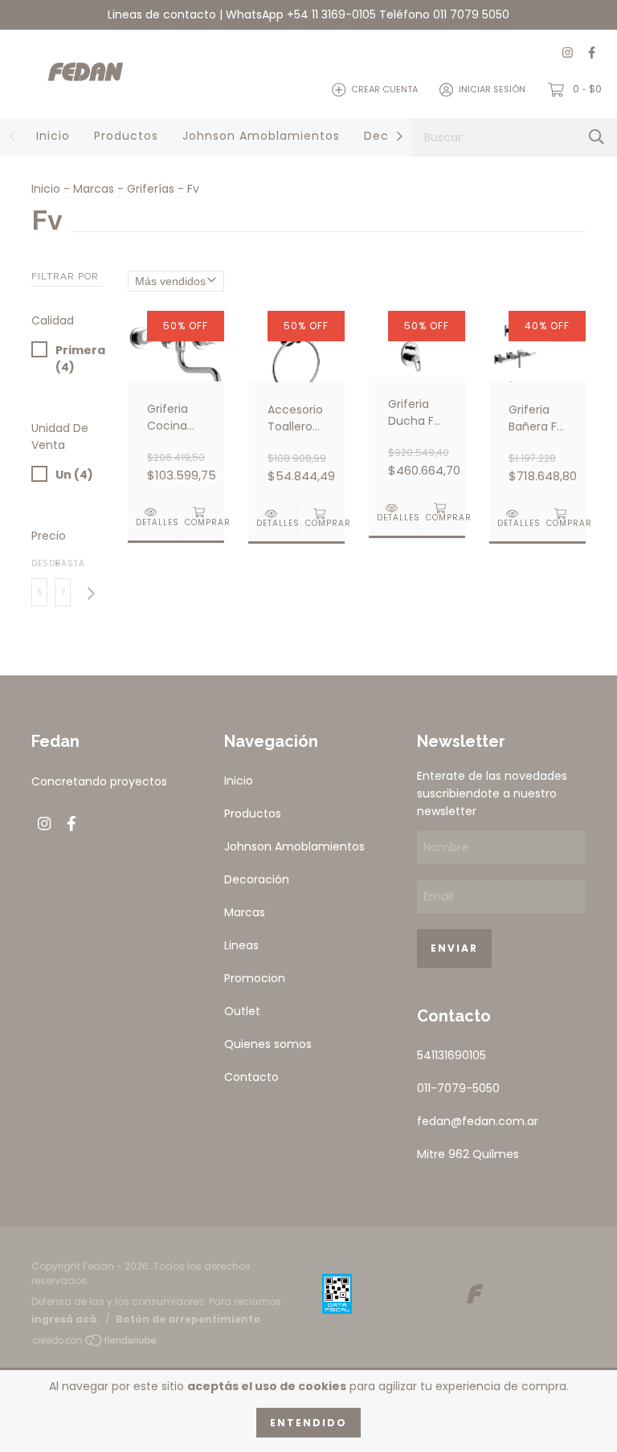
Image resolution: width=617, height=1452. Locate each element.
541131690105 (451, 1055)
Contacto (251, 1077)
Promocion (254, 978)
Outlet (242, 1011)
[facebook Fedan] (592, 53)
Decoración (256, 879)
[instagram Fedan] (567, 53)
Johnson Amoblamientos (261, 136)
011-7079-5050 (458, 1088)
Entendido (308, 1423)
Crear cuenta (384, 89)
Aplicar (90, 593)
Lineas (241, 945)
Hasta (63, 563)
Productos (126, 136)
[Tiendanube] (95, 1343)
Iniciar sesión (492, 89)
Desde (39, 563)
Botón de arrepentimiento (188, 1319)
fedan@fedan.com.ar (477, 1121)
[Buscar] (596, 137)
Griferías (150, 189)
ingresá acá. (65, 1319)
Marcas (93, 189)
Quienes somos (268, 1044)
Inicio (53, 136)
